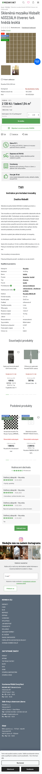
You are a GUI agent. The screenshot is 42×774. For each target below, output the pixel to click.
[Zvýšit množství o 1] (38, 114)
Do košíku (21, 121)
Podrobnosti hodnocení (29, 27)
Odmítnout (10, 769)
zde (2, 758)
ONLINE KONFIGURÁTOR (8, 637)
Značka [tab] (21, 199)
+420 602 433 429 (21, 712)
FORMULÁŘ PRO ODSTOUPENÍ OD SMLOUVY (14, 640)
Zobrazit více (21, 528)
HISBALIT (4, 656)
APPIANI (4, 658)
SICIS (3, 667)
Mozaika (26, 268)
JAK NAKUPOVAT (6, 623)
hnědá (25, 274)
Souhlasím (30, 769)
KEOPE (4, 664)
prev (2, 359)
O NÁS (3, 607)
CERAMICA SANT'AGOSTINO (9, 672)
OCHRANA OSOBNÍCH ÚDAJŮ (10, 643)
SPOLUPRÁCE (6, 621)
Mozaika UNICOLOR (29, 294)
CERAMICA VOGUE (7, 675)
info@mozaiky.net (12, 714)
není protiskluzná (29, 286)
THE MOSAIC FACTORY (8, 661)
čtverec (25, 280)
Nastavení (20, 763)
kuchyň (32, 277)
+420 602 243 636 (10, 712)
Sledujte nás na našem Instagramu (21, 543)
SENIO (3, 669)
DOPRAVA (4, 615)
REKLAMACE (5, 629)
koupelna (26, 277)
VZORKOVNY (5, 618)
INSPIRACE (5, 612)
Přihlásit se (10, 588)
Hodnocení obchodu (21, 467)
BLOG (3, 610)
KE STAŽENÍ (5, 634)
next (40, 359)
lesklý (25, 283)
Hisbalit (8, 30)
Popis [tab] (21, 186)
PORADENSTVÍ (6, 626)
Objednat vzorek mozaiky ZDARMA (23, 128)
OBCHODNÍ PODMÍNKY (8, 632)
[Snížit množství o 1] (28, 114)
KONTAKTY (5, 604)
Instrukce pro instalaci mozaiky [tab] (21, 193)
